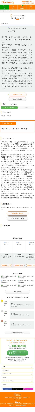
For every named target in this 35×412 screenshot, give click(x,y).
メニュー (30, 8)
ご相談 (13, 8)
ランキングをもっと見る (17, 332)
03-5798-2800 (19, 346)
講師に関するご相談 (17, 99)
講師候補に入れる (17, 94)
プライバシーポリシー (8, 374)
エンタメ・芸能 (9, 107)
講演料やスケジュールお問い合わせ (19, 353)
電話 (4, 8)
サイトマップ (6, 370)
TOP (1, 11)
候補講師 (22, 7)
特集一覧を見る (17, 291)
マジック (25, 107)
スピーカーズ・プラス (8, 381)
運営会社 (5, 384)
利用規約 (5, 377)
